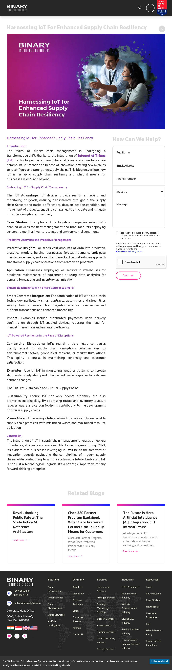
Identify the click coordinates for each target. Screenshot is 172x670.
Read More (18, 540)
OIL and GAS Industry (128, 621)
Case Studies (153, 600)
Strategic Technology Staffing (103, 608)
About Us (77, 587)
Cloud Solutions (56, 615)
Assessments (104, 625)
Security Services (106, 649)
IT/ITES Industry (130, 587)
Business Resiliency (78, 602)
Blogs (149, 587)
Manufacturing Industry (129, 595)
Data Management (55, 606)
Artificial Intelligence (54, 623)
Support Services (106, 619)
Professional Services (103, 589)
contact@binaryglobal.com (27, 603)
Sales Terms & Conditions (153, 643)
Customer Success (78, 619)
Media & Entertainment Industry (129, 608)
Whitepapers (153, 607)
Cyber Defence (55, 597)
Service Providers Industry (130, 631)
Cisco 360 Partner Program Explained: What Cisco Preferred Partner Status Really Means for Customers (86, 522)
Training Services (106, 632)
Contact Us (78, 634)
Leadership (78, 593)
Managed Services (106, 597)
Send (125, 275)
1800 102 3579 (20, 595)
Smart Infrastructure (55, 589)
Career (76, 611)
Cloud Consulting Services (106, 640)
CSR (148, 624)
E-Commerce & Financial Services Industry (131, 644)
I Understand (159, 661)
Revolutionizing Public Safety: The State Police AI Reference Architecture (28, 522)
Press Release (153, 593)
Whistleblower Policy (154, 632)
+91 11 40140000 (21, 591)
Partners (77, 628)
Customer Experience (152, 615)
